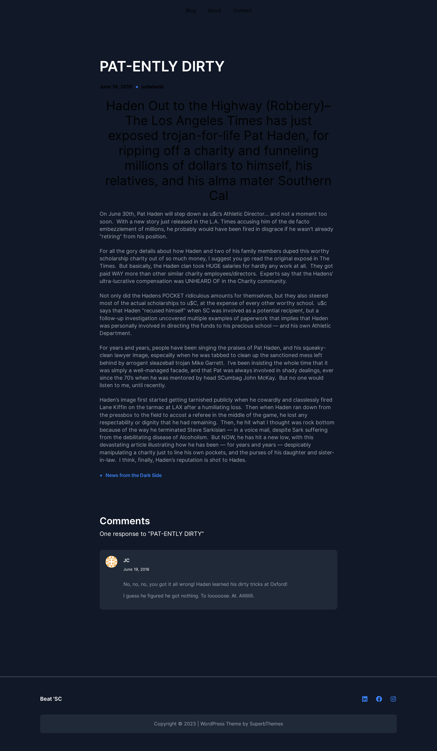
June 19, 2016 (136, 569)
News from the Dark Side (134, 475)
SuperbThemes (266, 724)
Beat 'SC (51, 699)
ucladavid (153, 87)
